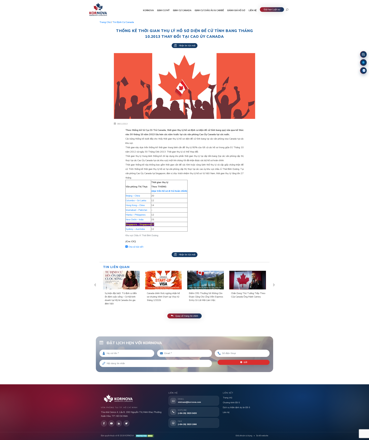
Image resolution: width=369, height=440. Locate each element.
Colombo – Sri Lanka (136, 200)
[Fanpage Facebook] (363, 62)
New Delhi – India (134, 219)
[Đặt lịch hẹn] (363, 54)
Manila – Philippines (136, 214)
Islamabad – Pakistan (136, 210)
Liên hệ (226, 412)
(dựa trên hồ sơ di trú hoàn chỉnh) (169, 191)
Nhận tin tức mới (187, 45)
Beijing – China (133, 195)
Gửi (245, 362)
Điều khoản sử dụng (244, 435)
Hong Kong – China (135, 205)
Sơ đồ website (262, 435)
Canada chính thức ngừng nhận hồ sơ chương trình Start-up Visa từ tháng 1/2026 (163, 297)
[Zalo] (363, 70)
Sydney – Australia (135, 229)
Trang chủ (105, 22)
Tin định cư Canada (123, 22)
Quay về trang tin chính (186, 316)
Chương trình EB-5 (231, 402)
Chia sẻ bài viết (135, 246)
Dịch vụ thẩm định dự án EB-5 (236, 407)
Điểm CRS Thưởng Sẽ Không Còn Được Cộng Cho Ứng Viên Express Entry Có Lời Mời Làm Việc (206, 297)
